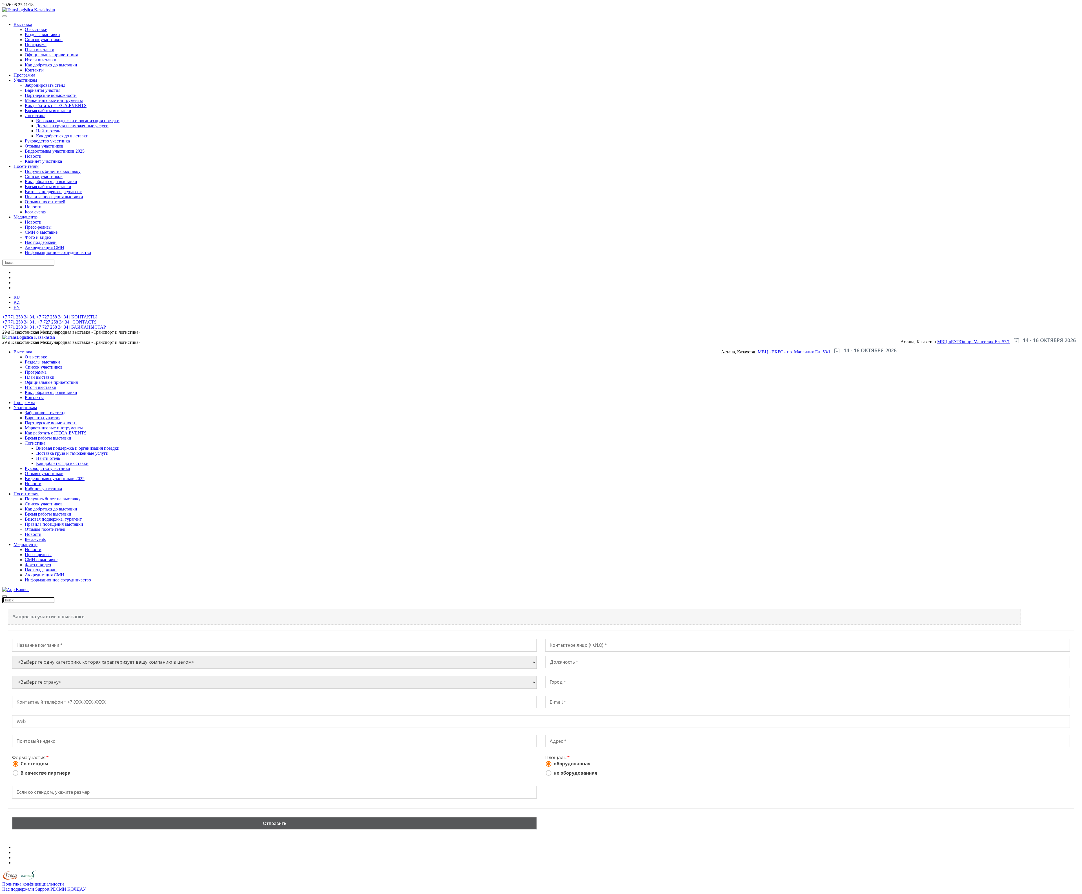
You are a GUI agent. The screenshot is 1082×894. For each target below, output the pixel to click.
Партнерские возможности (51, 95)
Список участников (44, 39)
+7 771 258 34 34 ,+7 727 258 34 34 (35, 327)
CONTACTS (84, 322)
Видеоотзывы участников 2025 (55, 151)
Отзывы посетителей (45, 201)
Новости (33, 156)
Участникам (25, 80)
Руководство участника (47, 141)
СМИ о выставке (41, 232)
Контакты (34, 70)
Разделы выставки (42, 34)
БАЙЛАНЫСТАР (88, 327)
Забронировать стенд (45, 85)
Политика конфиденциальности (33, 884)
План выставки (39, 49)
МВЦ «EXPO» (951, 341)
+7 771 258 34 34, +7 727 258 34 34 (35, 317)
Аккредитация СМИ (44, 247)
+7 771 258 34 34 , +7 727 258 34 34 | (37, 322)
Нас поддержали (41, 242)
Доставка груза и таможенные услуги (72, 125)
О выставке (36, 29)
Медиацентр (25, 217)
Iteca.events (35, 211)
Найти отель (48, 130)
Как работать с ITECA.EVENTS (56, 105)
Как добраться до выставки (51, 65)
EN (17, 307)
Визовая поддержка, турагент (53, 191)
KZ (17, 302)
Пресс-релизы (38, 227)
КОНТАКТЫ (84, 317)
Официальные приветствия (51, 54)
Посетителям (26, 166)
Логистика (35, 115)
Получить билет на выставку (53, 171)
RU (17, 297)
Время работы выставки (48, 110)
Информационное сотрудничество (58, 252)
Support (42, 889)
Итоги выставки (40, 59)
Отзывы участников (44, 146)
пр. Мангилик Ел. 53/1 (988, 341)
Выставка (23, 24)
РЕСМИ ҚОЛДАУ (68, 889)
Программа (35, 44)
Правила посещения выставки (54, 196)
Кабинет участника (43, 161)
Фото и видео (38, 237)
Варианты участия (42, 90)
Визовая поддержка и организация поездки (77, 120)
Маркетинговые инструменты (54, 100)
